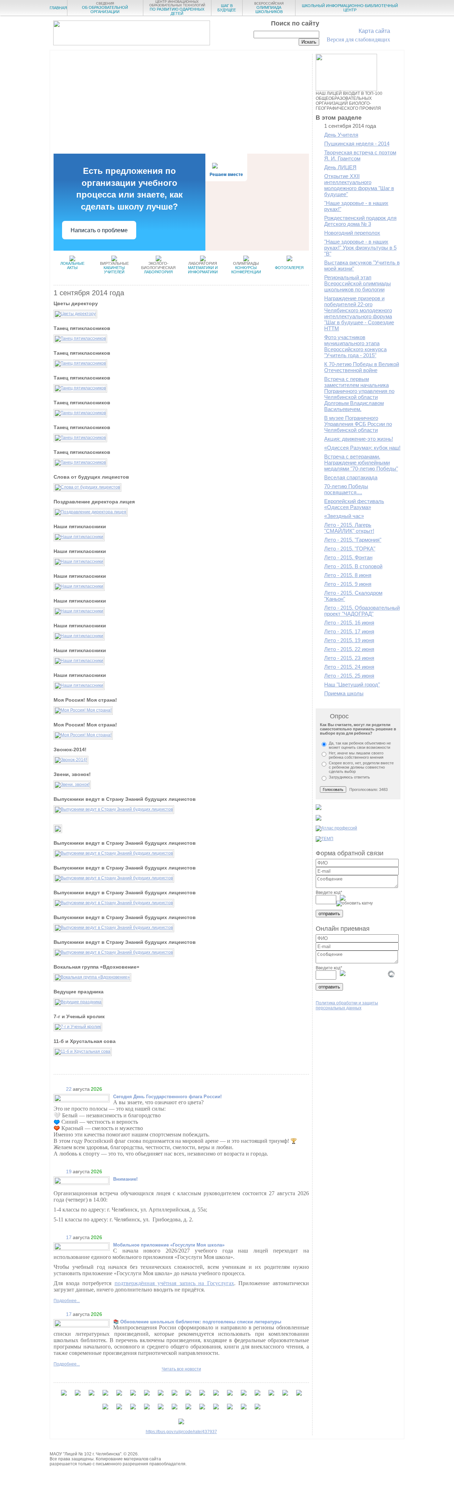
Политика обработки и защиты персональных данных (347, 1005)
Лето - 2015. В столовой (353, 566)
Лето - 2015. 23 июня (349, 658)
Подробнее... (67, 1300)
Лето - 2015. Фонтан (348, 557)
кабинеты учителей (114, 267)
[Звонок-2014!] (71, 759)
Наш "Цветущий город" (352, 685)
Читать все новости (181, 1369)
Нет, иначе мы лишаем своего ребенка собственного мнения (356, 755)
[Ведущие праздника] (78, 1001)
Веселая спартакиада (350, 477)
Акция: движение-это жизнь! (358, 439)
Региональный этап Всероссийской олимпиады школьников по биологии (357, 283)
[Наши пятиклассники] (79, 536)
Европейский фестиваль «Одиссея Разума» (354, 504)
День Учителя (341, 135)
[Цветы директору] (75, 313)
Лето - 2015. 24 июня (349, 667)
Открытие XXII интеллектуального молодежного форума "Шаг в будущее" (359, 185)
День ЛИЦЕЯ (340, 167)
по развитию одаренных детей (177, 8)
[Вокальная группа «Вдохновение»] (92, 977)
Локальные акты (72, 265)
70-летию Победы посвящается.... (346, 489)
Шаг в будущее (226, 8)
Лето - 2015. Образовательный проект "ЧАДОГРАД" (362, 611)
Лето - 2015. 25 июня (349, 676)
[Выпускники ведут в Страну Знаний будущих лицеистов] (114, 809)
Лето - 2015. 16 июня (349, 623)
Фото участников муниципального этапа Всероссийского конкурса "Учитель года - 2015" (355, 346)
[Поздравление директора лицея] (91, 511)
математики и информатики (203, 267)
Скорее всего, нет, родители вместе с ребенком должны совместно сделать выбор (361, 767)
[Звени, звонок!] (72, 784)
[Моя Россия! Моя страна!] (83, 710)
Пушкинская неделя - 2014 (356, 144)
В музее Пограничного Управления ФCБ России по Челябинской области (358, 424)
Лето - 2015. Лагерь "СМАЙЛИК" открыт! (349, 528)
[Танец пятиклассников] (80, 338)
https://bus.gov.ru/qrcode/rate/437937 (181, 1431)
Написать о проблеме (99, 230)
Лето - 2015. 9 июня (347, 584)
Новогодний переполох (352, 233)
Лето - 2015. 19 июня (349, 640)
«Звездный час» (344, 516)
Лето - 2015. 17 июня (349, 631)
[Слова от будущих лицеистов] (87, 487)
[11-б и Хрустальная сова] (83, 1051)
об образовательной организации (105, 8)
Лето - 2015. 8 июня (347, 575)
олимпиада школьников (269, 8)
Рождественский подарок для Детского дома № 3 (360, 221)
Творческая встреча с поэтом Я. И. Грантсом (360, 155)
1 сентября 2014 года (350, 126)
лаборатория (158, 267)
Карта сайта (374, 31)
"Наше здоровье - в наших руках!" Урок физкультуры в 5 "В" (360, 248)
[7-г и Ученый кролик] (78, 1026)
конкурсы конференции (246, 267)
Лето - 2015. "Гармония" (352, 540)
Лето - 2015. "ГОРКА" (349, 549)
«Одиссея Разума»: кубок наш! (362, 448)
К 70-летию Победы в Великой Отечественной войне (361, 367)
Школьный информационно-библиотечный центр (350, 8)
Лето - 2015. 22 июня (349, 649)
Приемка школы (344, 693)
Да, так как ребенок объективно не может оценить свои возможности (360, 745)
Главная (58, 8)
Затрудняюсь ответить (349, 777)
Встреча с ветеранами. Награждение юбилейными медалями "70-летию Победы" (361, 463)
